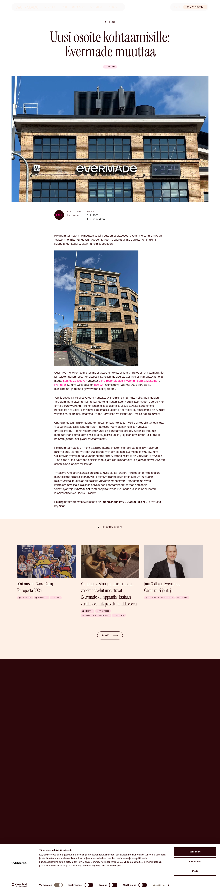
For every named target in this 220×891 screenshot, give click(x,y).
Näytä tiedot (159, 885)
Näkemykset (79, 7)
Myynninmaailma (134, 380)
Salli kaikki (195, 851)
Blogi (111, 22)
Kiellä (195, 871)
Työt (64, 7)
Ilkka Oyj (99, 384)
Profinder (60, 384)
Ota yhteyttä (195, 7)
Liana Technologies (110, 380)
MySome (151, 380)
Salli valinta (195, 861)
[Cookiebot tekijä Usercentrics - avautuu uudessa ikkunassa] (19, 885)
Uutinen (111, 67)
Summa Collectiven (75, 380)
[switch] (89, 885)
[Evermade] (27, 7)
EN (174, 7)
